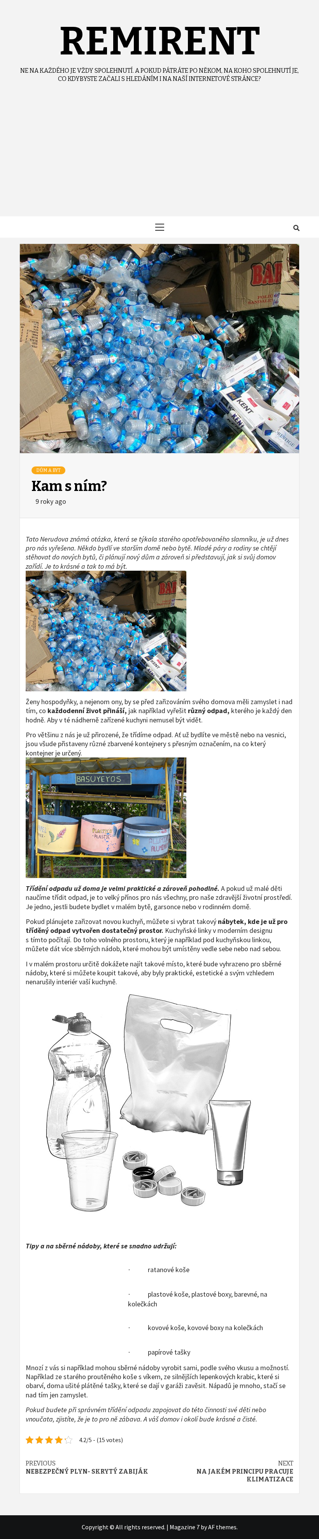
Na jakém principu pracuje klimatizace (244, 1471)
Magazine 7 (185, 1527)
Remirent (159, 41)
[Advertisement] (159, 157)
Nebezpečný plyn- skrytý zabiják (87, 1467)
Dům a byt (48, 470)
